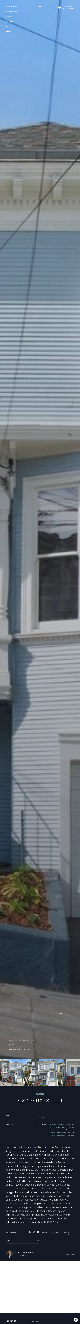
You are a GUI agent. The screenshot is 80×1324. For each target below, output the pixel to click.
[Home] (66, 7)
